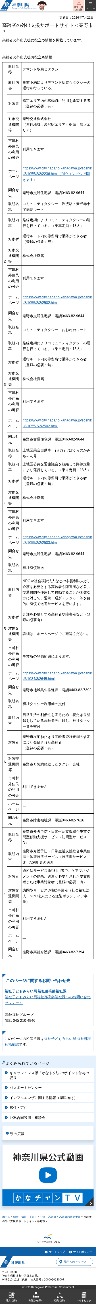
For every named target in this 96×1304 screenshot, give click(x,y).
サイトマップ (57, 1251)
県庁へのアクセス (75, 1261)
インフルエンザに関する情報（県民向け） (43, 1098)
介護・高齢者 (48, 1216)
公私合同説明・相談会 (27, 1118)
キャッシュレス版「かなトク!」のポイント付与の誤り (49, 1075)
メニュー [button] (90, 8)
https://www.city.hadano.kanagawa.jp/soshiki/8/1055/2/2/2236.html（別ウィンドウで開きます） (57, 174)
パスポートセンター (26, 1088)
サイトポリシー (82, 1251)
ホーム (6, 1216)
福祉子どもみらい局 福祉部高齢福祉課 (36, 991)
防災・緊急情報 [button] (78, 8)
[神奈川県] (12, 1262)
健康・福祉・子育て (25, 1216)
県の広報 (17, 1134)
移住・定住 (18, 1107)
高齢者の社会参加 (70, 1216)
